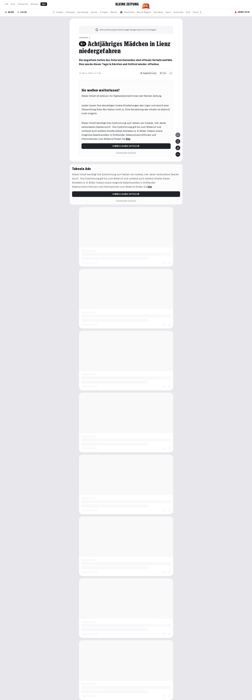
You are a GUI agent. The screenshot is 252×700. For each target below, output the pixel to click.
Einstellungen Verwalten (126, 153)
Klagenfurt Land (149, 73)
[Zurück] (54, 12)
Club (6, 4)
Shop (13, 4)
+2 (171, 73)
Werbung (34, 4)
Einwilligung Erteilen (126, 146)
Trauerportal (22, 4)
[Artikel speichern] (178, 141)
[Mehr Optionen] (178, 154)
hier (128, 139)
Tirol (164, 73)
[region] (127, 12)
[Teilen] (178, 148)
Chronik (83, 38)
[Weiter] (200, 12)
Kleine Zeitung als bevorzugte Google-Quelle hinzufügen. (128, 30)
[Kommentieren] (178, 135)
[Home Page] (127, 4)
